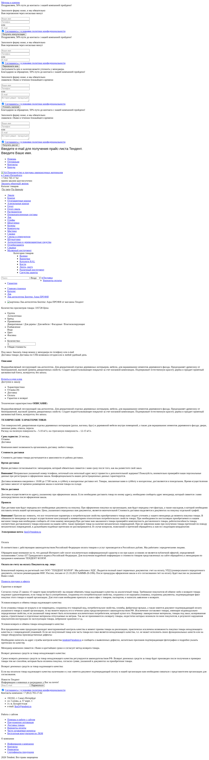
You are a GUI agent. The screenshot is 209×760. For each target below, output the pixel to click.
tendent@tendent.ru (71, 640)
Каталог (11, 291)
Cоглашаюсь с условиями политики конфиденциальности (35, 31)
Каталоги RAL (27, 261)
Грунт (10, 206)
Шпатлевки (13, 222)
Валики (24, 256)
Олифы (11, 220)
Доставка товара (15, 725)
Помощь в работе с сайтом (21, 719)
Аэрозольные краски (18, 203)
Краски (11, 198)
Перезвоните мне (10, 66)
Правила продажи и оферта (15, 581)
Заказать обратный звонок (15, 183)
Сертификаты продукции (20, 752)
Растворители (14, 211)
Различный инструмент (32, 269)
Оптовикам (13, 161)
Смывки (11, 247)
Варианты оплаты (52, 280)
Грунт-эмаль (13, 209)
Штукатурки (14, 239)
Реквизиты (13, 749)
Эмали (10, 195)
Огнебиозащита (15, 245)
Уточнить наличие (10, 107)
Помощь (11, 159)
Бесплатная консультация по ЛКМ (25, 733)
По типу (6, 189)
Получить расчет (10, 145)
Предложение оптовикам (20, 722)
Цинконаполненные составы (22, 214)
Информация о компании (20, 744)
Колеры (11, 225)
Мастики (12, 231)
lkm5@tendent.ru (32, 532)
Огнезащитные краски (19, 200)
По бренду (17, 189)
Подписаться (37, 685)
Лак (9, 217)
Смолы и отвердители (18, 236)
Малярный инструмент (19, 250)
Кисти (23, 264)
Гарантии (12, 283)
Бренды (11, 167)
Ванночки (25, 258)
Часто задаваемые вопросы (21, 730)
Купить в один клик (11, 379)
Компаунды (13, 228)
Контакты (12, 164)
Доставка (48, 277)
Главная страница (16, 288)
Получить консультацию (13, 34)
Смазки (11, 234)
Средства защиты (29, 272)
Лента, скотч (26, 267)
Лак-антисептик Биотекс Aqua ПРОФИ (28, 296)
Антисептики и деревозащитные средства (29, 242)
